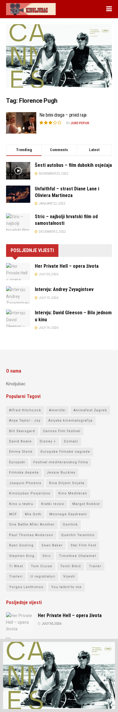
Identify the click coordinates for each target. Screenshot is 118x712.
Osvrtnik (70, 524)
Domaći (71, 441)
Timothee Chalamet (77, 556)
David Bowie (20, 441)
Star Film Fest (83, 545)
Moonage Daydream (68, 514)
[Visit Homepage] (31, 9)
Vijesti (69, 576)
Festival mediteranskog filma (60, 462)
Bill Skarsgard (22, 431)
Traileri (16, 576)
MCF (13, 514)
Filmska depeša (24, 472)
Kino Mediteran (72, 493)
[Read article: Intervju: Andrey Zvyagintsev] (18, 294)
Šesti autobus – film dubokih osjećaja (73, 165)
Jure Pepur (79, 123)
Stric (46, 556)
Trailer (95, 566)
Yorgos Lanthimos (26, 587)
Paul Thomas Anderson (31, 535)
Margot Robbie (86, 504)
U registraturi (43, 576)
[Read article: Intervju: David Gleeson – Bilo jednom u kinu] (18, 318)
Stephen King (21, 556)
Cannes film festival (61, 431)
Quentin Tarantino (78, 535)
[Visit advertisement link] (59, 60)
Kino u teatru (21, 504)
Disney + (48, 441)
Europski (17, 462)
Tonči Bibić (70, 566)
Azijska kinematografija (70, 420)
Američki (57, 410)
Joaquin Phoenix (25, 483)
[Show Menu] (109, 9)
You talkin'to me (66, 587)
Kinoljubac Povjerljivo (30, 493)
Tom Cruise (41, 566)
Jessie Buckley (61, 472)
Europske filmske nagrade (65, 452)
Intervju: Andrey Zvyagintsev (64, 289)
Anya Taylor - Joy (25, 420)
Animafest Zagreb (90, 410)
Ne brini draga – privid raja (63, 115)
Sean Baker (52, 545)
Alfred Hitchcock (25, 410)
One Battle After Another (32, 524)
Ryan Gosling (21, 545)
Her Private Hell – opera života (67, 266)
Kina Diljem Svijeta (66, 483)
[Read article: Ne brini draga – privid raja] (21, 123)
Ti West (16, 566)
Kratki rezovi (52, 504)
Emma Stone (21, 452)
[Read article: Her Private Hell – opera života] (18, 271)
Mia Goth (33, 514)
